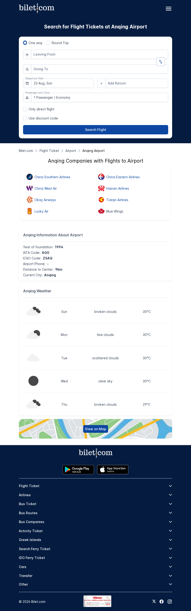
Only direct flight (41, 109)
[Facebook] (161, 601)
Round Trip (60, 43)
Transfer (25, 576)
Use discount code (43, 118)
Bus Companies (31, 522)
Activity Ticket (31, 531)
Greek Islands (30, 540)
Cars (22, 567)
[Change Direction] (160, 61)
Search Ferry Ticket (34, 549)
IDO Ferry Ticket (32, 558)
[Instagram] (169, 601)
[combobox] (99, 54)
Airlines (25, 495)
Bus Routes (28, 513)
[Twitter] (154, 602)
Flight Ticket (29, 486)
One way (36, 43)
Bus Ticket (27, 504)
